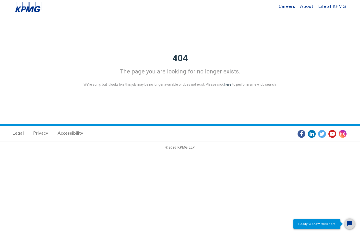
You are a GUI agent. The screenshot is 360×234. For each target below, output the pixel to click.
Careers (287, 7)
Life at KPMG (332, 7)
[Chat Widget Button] (349, 223)
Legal (18, 133)
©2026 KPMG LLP (180, 148)
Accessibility (70, 133)
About (306, 7)
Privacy (40, 133)
